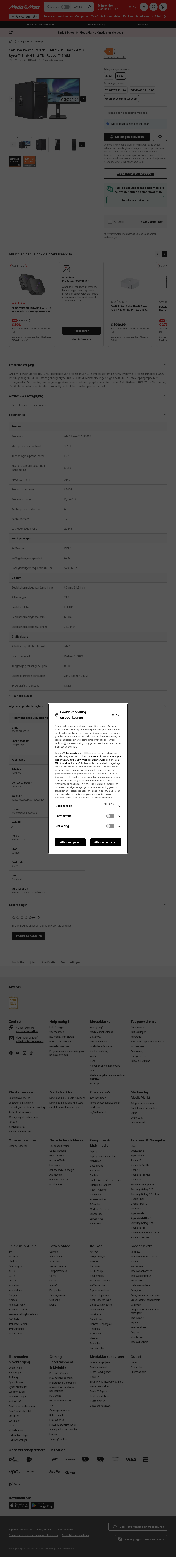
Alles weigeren (70, 842)
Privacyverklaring (63, 797)
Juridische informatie (102, 797)
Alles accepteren (105, 842)
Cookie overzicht (81, 797)
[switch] (110, 816)
